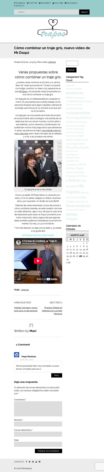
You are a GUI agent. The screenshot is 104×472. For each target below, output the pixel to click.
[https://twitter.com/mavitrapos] (29, 461)
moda (82, 197)
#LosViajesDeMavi (78, 117)
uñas (79, 104)
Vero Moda (81, 176)
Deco (75, 197)
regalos (75, 143)
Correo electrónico (23, 430)
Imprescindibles (74, 88)
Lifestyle (52, 62)
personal (70, 85)
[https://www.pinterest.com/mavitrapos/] (33, 461)
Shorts (80, 108)
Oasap (69, 201)
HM (77, 161)
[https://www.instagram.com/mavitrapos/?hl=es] (39, 461)
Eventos (79, 172)
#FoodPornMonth (77, 147)
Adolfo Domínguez (75, 129)
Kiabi (69, 97)
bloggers (72, 219)
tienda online (78, 125)
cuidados (70, 161)
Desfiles (85, 192)
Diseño (69, 172)
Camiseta (70, 164)
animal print (72, 132)
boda (81, 135)
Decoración (71, 104)
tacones (71, 108)
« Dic (68, 262)
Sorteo (70, 121)
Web (16, 440)
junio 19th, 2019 (26, 359)
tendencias (75, 93)
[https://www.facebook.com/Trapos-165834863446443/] (26, 461)
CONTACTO (19, 6)
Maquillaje (70, 176)
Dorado (69, 210)
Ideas (68, 143)
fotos (68, 197)
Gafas (70, 139)
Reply (56, 375)
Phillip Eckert (81, 140)
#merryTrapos (73, 157)
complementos (78, 113)
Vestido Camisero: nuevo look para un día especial (25, 309)
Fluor (74, 136)
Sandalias (71, 186)
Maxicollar (79, 210)
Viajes (83, 180)
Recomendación (78, 206)
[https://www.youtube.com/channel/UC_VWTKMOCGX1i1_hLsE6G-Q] (36, 461)
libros (82, 143)
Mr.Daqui (23, 91)
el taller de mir (81, 201)
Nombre (18, 420)
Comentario (20, 399)
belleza (71, 214)
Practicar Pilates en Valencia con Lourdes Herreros (52, 310)
